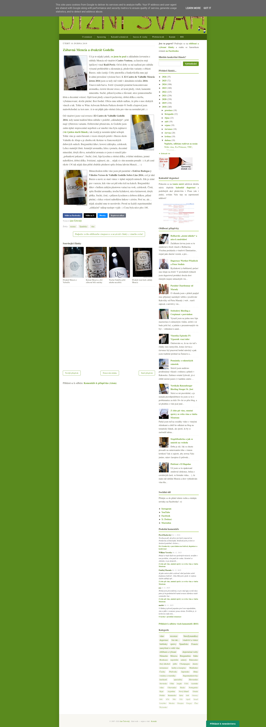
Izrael (196, 699)
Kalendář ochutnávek (119, 37)
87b (167, 699)
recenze (73, 226)
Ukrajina (180, 703)
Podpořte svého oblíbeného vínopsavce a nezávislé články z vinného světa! (109, 234)
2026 (164, 76)
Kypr (161, 691)
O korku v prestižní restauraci (170, 616)
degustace (164, 640)
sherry (195, 664)
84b (161, 699)
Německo (164, 655)
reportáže (174, 660)
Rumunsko (172, 695)
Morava (173, 655)
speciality (178, 679)
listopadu (169, 114)
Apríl (188, 699)
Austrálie (194, 683)
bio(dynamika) (191, 636)
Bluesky (102, 215)
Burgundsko (185, 655)
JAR (187, 695)
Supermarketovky (190, 675)
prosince (169, 110)
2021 (164, 95)
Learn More (193, 8)
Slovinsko (163, 683)
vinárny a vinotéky (167, 675)
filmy (195, 671)
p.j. (160, 587)
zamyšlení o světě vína (169, 648)
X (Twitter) (165, 519)
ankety (184, 660)
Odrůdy (195, 695)
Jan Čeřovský (76, 220)
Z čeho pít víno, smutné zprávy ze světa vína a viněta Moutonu (184, 414)
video (162, 687)
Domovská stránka (110, 373)
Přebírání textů (158, 37)
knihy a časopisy (179, 668)
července (169, 129)
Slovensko (193, 679)
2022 (164, 91)
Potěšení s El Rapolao (181, 464)
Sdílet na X (90, 215)
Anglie (179, 683)
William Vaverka (165, 552)
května (168, 136)
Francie (194, 644)
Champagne (185, 664)
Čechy (162, 671)
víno (92, 226)
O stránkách (87, 37)
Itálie (195, 655)
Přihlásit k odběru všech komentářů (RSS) (179, 623)
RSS (182, 37)
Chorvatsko (172, 687)
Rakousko (193, 660)
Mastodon (165, 522)
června (168, 132)
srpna (168, 125)
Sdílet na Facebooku (73, 215)
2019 (164, 102)
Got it (207, 8)
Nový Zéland (184, 691)
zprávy (173, 644)
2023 (164, 88)
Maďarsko (193, 668)
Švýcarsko (163, 707)
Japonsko (185, 671)
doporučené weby (190, 651)
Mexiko (172, 703)
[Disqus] (109, 326)
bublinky (163, 644)
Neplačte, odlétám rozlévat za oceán (180, 143)
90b (174, 699)
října (167, 117)
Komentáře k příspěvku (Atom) (100, 383)
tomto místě (178, 184)
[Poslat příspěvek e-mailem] (82, 220)
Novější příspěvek (71, 373)
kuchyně (163, 679)
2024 (164, 84)
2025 (164, 80)
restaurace (164, 668)
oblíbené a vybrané (168, 651)
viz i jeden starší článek (76, 132)
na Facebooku (172, 50)
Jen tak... (175, 640)
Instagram (165, 508)
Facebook (164, 515)
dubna (168, 140)
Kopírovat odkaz (117, 215)
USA (186, 683)
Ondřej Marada (165, 570)
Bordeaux (164, 660)
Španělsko (83, 226)
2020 (164, 99)
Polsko (162, 695)
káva (181, 695)
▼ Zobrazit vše (164, 153)
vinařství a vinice (190, 640)
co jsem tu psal (118, 56)
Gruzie (195, 691)
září (167, 121)
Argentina (171, 691)
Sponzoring (101, 37)
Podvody (173, 671)
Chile (172, 683)
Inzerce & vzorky (140, 37)
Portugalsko (193, 687)
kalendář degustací (185, 187)
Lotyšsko (163, 703)
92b (181, 699)
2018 (164, 106)
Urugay (189, 703)
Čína (196, 703)
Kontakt (172, 37)
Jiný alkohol (165, 664)
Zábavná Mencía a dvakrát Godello (88, 49)
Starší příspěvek (147, 373)
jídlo (175, 664)
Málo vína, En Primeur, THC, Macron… (178, 148)
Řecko (182, 687)
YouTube (164, 512)
